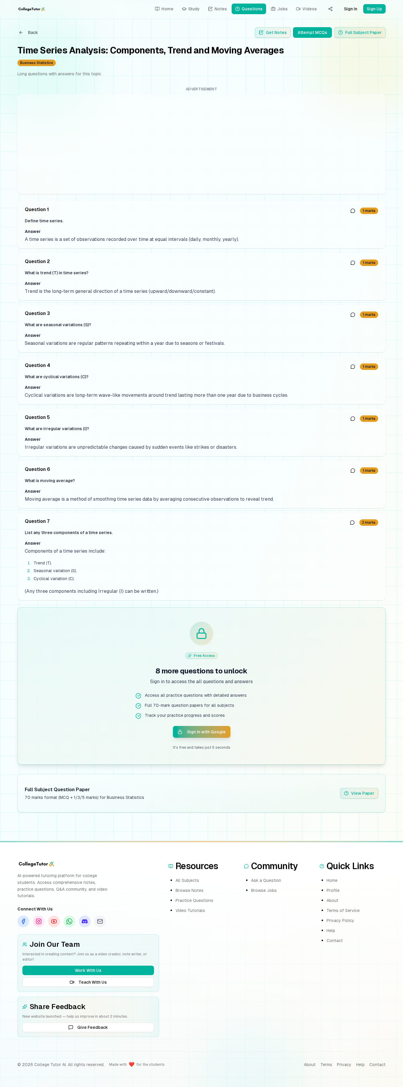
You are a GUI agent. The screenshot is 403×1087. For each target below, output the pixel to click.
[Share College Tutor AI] (330, 9)
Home (332, 880)
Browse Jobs (264, 890)
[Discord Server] (85, 921)
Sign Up (374, 8)
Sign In (350, 8)
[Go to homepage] (31, 9)
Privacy (344, 1064)
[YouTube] (54, 921)
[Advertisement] (199, 144)
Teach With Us (92, 982)
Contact (335, 940)
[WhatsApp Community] (69, 921)
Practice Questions (194, 900)
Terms (326, 1064)
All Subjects (187, 880)
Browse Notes (190, 890)
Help (331, 930)
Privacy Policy (340, 920)
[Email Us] (100, 921)
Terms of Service (343, 910)
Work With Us (88, 970)
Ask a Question (266, 880)
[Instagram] (39, 921)
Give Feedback (92, 1027)
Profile (333, 890)
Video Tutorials (190, 910)
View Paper (362, 793)
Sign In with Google (206, 731)
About (332, 900)
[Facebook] (23, 921)
